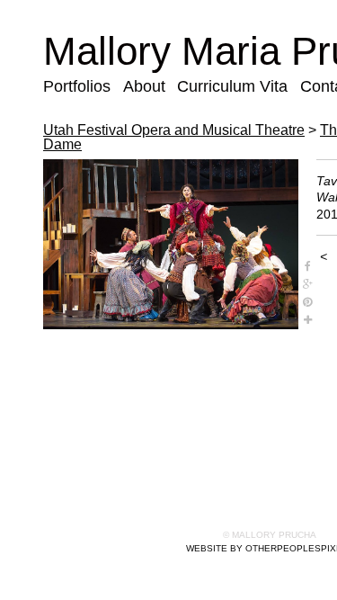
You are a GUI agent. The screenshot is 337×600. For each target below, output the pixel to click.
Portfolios (77, 86)
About (144, 86)
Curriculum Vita (232, 86)
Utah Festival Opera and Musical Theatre (174, 130)
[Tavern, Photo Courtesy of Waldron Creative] (170, 244)
